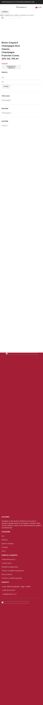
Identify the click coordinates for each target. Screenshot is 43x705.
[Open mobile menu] (2, 7)
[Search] (7, 7)
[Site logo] (21, 7)
